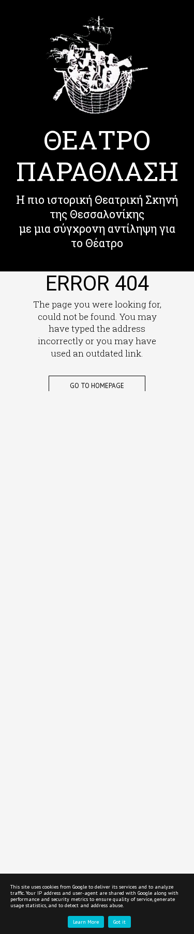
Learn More (86, 922)
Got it (119, 922)
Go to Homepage (97, 385)
